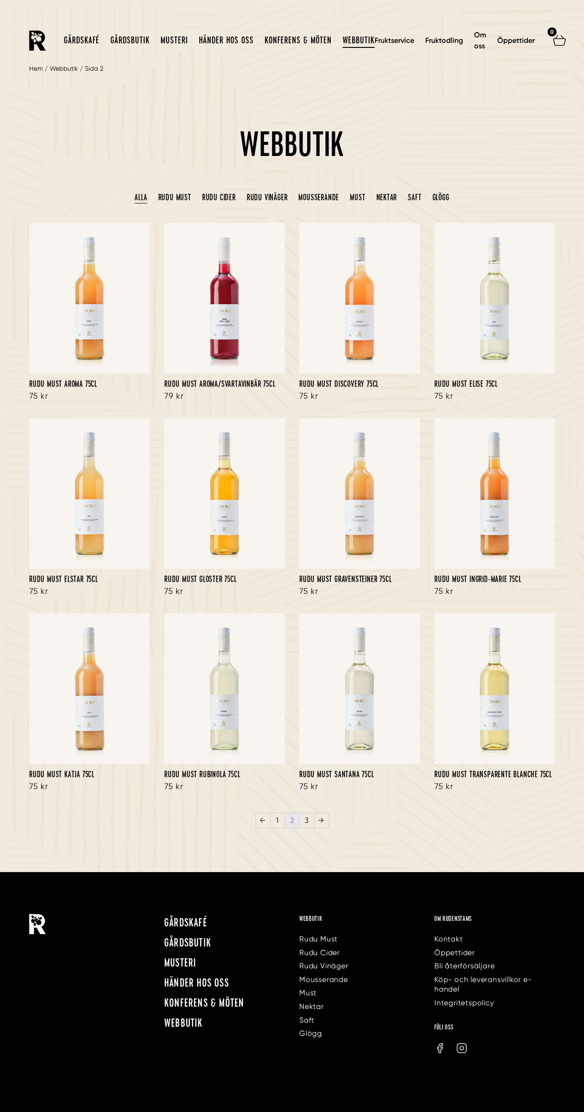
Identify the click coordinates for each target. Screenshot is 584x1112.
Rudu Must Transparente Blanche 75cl (493, 774)
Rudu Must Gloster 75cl (200, 579)
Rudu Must (174, 197)
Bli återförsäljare (464, 965)
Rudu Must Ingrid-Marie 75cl (477, 579)
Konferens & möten (298, 39)
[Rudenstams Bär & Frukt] (37, 41)
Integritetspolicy (464, 1002)
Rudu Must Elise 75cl (466, 384)
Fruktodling (444, 40)
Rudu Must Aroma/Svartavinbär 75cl (219, 384)
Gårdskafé (81, 39)
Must (357, 197)
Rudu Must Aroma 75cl (63, 384)
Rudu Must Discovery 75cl (339, 384)
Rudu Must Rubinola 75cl (202, 774)
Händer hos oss (226, 39)
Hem (36, 68)
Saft (414, 197)
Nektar (386, 197)
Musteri (174, 39)
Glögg (441, 197)
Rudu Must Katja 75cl (61, 774)
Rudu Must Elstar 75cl (63, 579)
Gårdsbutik (130, 39)
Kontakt (448, 939)
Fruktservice (394, 40)
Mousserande (318, 197)
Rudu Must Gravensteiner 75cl (345, 579)
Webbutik (359, 39)
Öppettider (516, 40)
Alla (141, 197)
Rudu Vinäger (267, 197)
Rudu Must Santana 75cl (336, 774)
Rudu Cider (219, 197)
